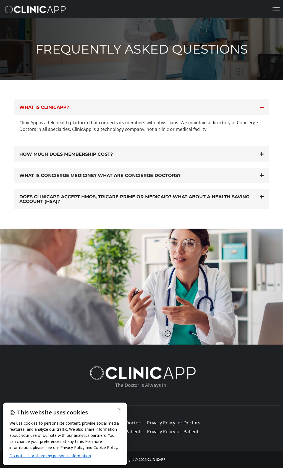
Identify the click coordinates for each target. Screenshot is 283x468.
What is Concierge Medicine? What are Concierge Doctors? (99, 175)
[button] (141, 107)
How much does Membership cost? (66, 154)
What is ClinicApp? (44, 107)
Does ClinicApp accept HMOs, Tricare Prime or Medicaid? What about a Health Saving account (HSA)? (134, 199)
